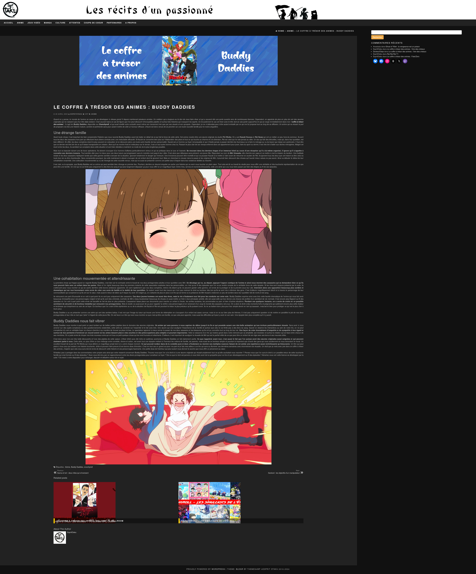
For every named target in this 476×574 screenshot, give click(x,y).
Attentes (74, 22)
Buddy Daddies (77, 467)
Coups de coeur (93, 22)
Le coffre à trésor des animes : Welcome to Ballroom (89, 521)
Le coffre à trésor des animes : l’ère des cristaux (406, 49)
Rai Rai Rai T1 (393, 54)
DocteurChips (378, 51)
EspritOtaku (76, 114)
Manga (48, 22)
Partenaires (114, 22)
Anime (20, 22)
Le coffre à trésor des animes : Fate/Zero (403, 56)
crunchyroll (88, 467)
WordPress (218, 569)
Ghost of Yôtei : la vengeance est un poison (403, 46)
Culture (60, 22)
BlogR (239, 569)
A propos (130, 22)
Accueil (8, 22)
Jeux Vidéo (34, 22)
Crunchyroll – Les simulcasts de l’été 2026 (207, 521)
